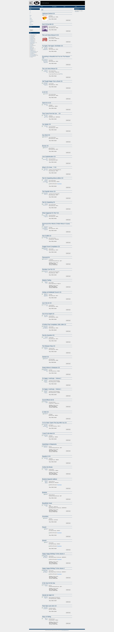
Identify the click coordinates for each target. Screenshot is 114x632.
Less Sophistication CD (49, 156)
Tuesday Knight (32, 56)
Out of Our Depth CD (48, 313)
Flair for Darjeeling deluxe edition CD (52, 178)
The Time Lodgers (32, 54)
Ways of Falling (46, 616)
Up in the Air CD (46, 303)
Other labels (31, 24)
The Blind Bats (32, 50)
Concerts (31, 37)
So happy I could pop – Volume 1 (51, 389)
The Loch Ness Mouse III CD (50, 35)
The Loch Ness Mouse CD (49, 68)
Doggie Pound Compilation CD (51, 246)
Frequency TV (32, 39)
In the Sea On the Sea (48, 583)
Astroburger (32, 36)
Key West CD (46, 135)
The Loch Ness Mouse (33, 51)
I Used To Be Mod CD (48, 433)
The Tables (31, 53)
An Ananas (31, 35)
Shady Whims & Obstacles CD (51, 367)
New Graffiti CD (46, 236)
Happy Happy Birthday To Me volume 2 (53, 568)
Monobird (31, 43)
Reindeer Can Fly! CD (48, 269)
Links (64, 6)
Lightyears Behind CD (48, 13)
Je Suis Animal (32, 40)
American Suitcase (32, 34)
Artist (42, 6)
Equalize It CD (46, 456)
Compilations (31, 21)
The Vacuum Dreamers (33, 55)
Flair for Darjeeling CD (48, 202)
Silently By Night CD (48, 595)
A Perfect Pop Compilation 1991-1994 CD (54, 324)
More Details (59, 183)
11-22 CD (45, 92)
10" (30, 10)
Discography (54, 6)
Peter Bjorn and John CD (49, 606)
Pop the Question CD (48, 335)
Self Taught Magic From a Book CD (52, 81)
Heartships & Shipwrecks (49, 444)
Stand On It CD (46, 103)
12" (30, 12)
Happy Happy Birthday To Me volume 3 (53, 554)
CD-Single (31, 19)
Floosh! (44, 527)
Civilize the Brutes (47, 467)
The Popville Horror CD (49, 191)
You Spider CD (46, 124)
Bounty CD (45, 146)
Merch (30, 22)
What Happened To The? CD (50, 213)
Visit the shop (77, 11)
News (31, 44)
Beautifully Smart (47, 503)
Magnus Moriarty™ (33, 42)
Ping (31, 46)
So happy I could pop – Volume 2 (51, 378)
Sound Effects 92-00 (48, 400)
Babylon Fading (46, 280)
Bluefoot (44, 492)
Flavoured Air (46, 257)
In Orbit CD (45, 412)
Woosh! (44, 540)
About (76, 6)
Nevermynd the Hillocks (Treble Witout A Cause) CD (56, 224)
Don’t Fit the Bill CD (47, 24)
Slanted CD (45, 357)
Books (30, 15)
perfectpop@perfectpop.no (65, 630)
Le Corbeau (32, 41)
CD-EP (31, 18)
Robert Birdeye (32, 48)
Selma (31, 49)
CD (30, 16)
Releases (31, 47)
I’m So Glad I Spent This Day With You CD (54, 422)
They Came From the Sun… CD (51, 113)
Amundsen (45, 516)
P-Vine (61, 73)
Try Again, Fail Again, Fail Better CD (52, 46)
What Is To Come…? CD (49, 167)
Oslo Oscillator (32, 45)
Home (31, 6)
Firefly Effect (32, 38)
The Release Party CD (48, 346)
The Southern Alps (33, 52)
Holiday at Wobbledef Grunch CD (51, 292)
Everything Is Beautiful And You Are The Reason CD (56, 57)
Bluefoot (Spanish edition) (49, 479)
